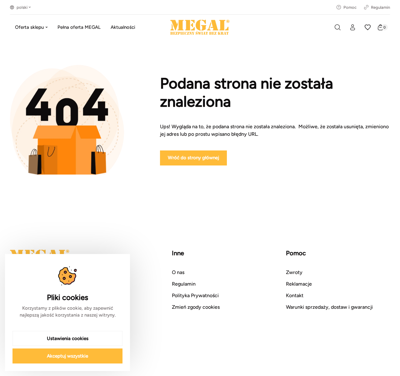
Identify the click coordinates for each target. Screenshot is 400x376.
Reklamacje (299, 284)
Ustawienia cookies (67, 338)
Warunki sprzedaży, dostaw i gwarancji (329, 307)
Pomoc (350, 7)
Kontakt (294, 295)
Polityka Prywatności (195, 295)
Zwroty (294, 272)
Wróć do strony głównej (193, 157)
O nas (178, 272)
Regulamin (380, 7)
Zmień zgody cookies (196, 307)
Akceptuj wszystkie (67, 356)
